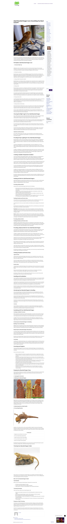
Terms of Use (52, 522)
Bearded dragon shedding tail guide (19, 518)
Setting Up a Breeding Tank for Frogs (49, 106)
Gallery (35, 3)
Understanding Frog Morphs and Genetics (49, 102)
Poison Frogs (48, 38)
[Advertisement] (33, 12)
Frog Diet (47, 28)
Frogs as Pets (48, 36)
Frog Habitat (16, 517)
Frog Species (48, 32)
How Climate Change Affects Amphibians (48, 99)
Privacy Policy (52, 521)
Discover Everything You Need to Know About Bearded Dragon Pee (22, 519)
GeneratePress (21, 522)
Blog (47, 21)
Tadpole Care (48, 40)
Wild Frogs (47, 41)
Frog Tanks (48, 34)
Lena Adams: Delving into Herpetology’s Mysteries (45, 3)
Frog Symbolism (48, 33)
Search (47, 88)
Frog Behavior (48, 24)
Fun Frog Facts (48, 37)
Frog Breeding (48, 25)
